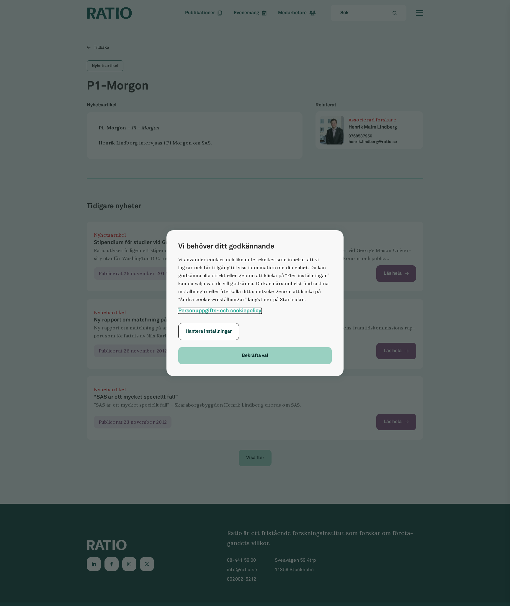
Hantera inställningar (209, 331)
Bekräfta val (255, 355)
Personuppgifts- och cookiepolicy (219, 310)
